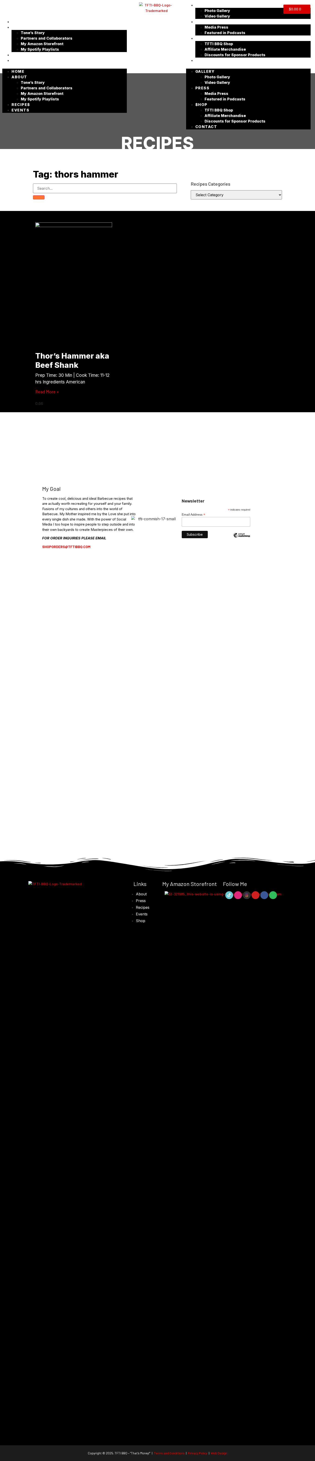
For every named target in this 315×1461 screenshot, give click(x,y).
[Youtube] (255, 895)
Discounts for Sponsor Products (235, 55)
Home (18, 21)
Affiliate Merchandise (225, 49)
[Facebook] (264, 895)
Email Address (193, 514)
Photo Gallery (217, 10)
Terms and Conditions (169, 1453)
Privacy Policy (198, 1453)
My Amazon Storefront (42, 43)
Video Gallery (217, 16)
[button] (64, 66)
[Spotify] (273, 895)
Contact (206, 60)
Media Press (216, 27)
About (19, 27)
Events (20, 60)
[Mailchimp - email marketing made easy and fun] (241, 539)
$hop (201, 38)
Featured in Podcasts (225, 32)
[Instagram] (238, 895)
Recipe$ (21, 55)
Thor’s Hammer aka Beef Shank (72, 360)
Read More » (47, 391)
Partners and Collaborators (46, 38)
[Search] (39, 197)
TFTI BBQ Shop (219, 43)
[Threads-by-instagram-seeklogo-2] (247, 895)
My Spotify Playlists (40, 49)
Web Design (219, 1453)
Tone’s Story (33, 32)
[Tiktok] (229, 895)
